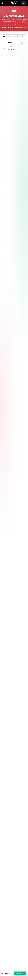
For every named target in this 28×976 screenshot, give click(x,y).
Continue (18, 973)
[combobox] (14, 42)
